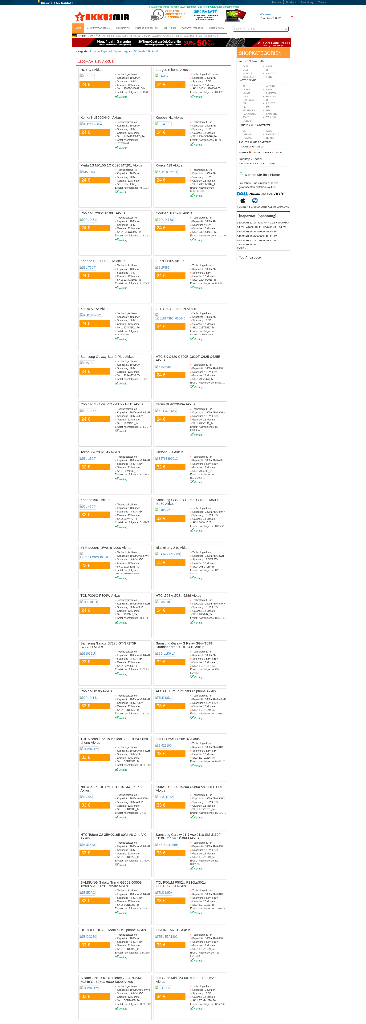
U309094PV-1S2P (140, 36)
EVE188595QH (211, 36)
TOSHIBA (271, 117)
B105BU (144, 669)
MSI (268, 107)
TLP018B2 (145, 765)
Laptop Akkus (247, 80)
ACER (245, 86)
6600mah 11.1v (247, 240)
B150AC (144, 908)
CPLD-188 (220, 235)
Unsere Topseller (146, 28)
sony (264, 206)
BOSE (257, 152)
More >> (242, 248)
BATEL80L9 (107, 36)
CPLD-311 (145, 235)
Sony (269, 76)
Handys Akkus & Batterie (254, 125)
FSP (272, 163)
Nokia (270, 137)
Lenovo (270, 73)
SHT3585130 (170, 36)
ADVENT (270, 86)
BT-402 (219, 92)
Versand (322, 2)
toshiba (242, 206)
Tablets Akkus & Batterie (255, 142)
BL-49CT (220, 140)
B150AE (144, 379)
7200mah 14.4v (247, 244)
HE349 (198, 36)
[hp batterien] (255, 202)
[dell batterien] (242, 195)
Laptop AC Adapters (251, 60)
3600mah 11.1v (247, 222)
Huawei (247, 137)
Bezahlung (307, 2)
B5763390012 (197, 478)
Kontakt (67, 2)
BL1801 (144, 92)
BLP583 (219, 283)
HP (267, 69)
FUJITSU (271, 96)
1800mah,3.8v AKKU (145, 51)
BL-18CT (144, 474)
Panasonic (249, 113)
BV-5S (143, 813)
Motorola (272, 134)
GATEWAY (248, 100)
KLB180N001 (122, 334)
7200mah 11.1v (267, 240)
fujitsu (254, 206)
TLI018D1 (220, 713)
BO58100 (220, 1004)
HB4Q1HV (220, 813)
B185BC (219, 526)
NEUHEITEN (123, 28)
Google (247, 73)
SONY (246, 117)
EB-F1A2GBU (186, 36)
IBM (245, 103)
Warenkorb (266, 14)
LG (244, 107)
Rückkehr (291, 2)
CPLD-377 (145, 427)
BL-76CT (144, 283)
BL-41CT (144, 522)
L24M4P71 (156, 36)
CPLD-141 (145, 713)
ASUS (269, 89)
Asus (269, 66)
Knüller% (170, 28)
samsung (283, 206)
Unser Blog (216, 28)
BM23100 (220, 382)
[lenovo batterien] (267, 195)
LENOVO (270, 103)
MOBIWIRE (249, 110)
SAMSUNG (272, 113)
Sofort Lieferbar (193, 28)
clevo (272, 206)
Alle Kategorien (98, 28)
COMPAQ (271, 92)
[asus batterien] (255, 195)
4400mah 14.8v (276, 227)
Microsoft (249, 76)
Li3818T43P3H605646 (127, 573)
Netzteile (245, 163)
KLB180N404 (197, 191)
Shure (267, 152)
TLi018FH (145, 618)
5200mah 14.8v (267, 231)
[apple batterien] (242, 202)
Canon (277, 152)
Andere (243, 152)
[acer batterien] (279, 195)
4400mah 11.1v (256, 227)
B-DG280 (145, 952)
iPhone (247, 134)
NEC (268, 110)
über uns (276, 2)
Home (78, 28)
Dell (245, 69)
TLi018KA (220, 908)
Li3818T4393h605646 (202, 334)
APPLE (246, 89)
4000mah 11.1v (267, 222)
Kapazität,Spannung (114, 51)
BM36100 (145, 860)
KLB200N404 (122, 143)
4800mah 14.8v (247, 231)
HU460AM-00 (122, 36)
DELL (245, 96)
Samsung (247, 146)
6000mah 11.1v (267, 236)
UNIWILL (248, 120)
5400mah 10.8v (247, 236)
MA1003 (144, 188)
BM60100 (220, 618)
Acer (245, 66)
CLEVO (246, 92)
